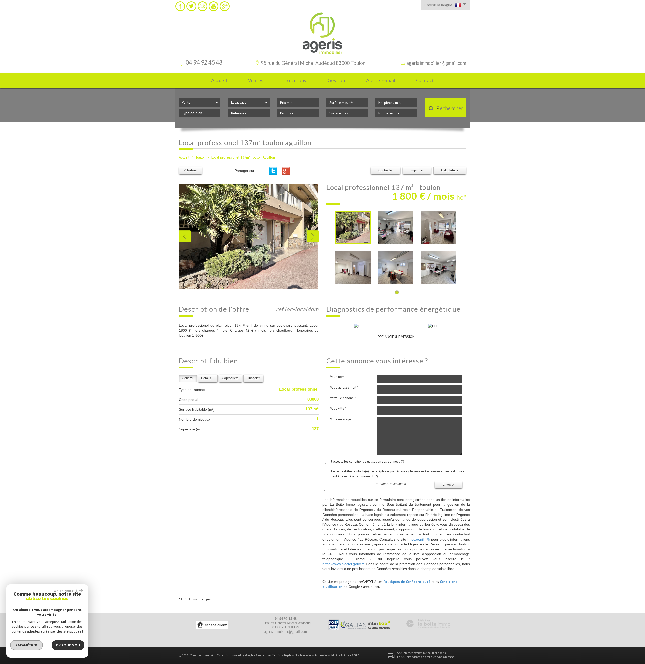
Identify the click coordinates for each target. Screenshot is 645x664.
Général (187, 378)
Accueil (219, 80)
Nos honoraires (304, 655)
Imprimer (416, 170)
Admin (335, 655)
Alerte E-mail (380, 80)
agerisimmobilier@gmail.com (436, 63)
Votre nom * (338, 377)
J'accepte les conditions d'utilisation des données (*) (367, 461)
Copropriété (230, 378)
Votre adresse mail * (344, 387)
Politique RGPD (350, 655)
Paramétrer (26, 645)
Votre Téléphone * (343, 398)
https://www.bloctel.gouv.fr (343, 564)
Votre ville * (338, 408)
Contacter (385, 170)
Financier (253, 378)
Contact (425, 80)
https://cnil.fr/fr (418, 539)
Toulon (200, 157)
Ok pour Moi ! (68, 645)
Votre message (340, 419)
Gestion (336, 80)
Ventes (255, 80)
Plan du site (262, 655)
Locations (295, 80)
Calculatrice (449, 170)
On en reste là (66, 590)
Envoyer (448, 484)
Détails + (207, 378)
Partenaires (322, 655)
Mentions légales (282, 655)
